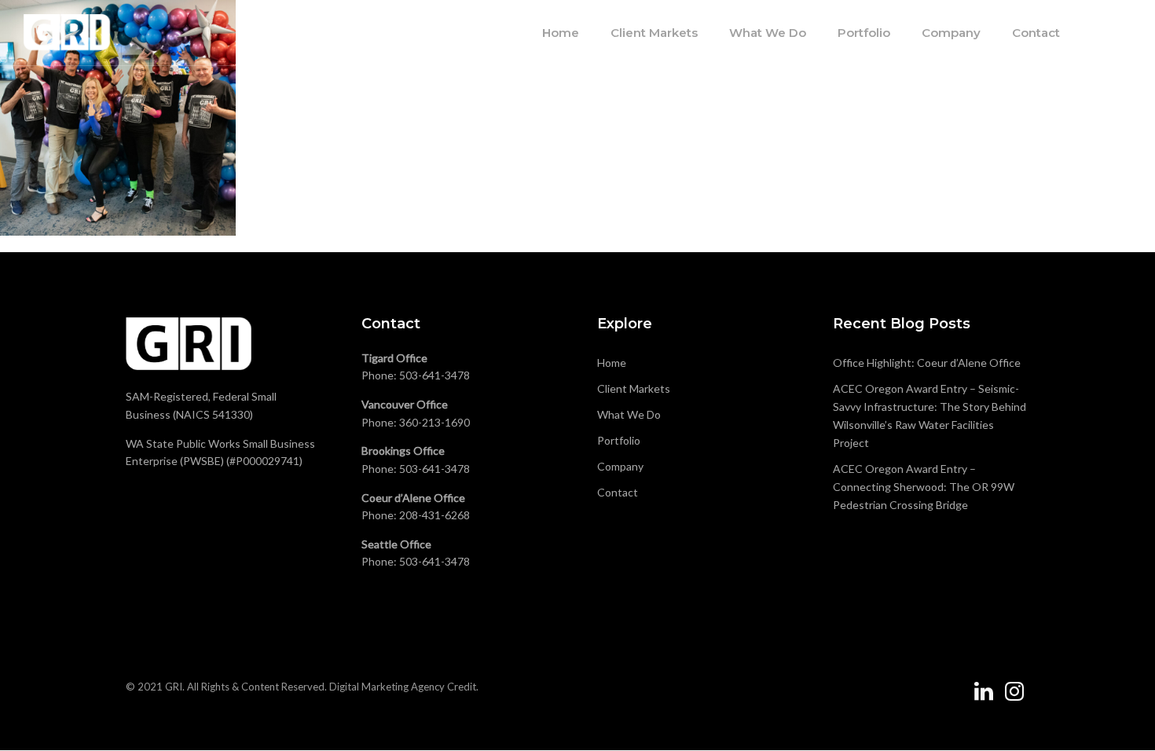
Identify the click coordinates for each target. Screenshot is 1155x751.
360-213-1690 (434, 422)
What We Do (767, 32)
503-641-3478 (434, 375)
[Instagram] (1014, 698)
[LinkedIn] (983, 698)
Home (560, 32)
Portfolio (864, 32)
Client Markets (654, 32)
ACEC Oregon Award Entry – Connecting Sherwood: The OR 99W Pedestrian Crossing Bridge (923, 486)
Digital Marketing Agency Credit (402, 686)
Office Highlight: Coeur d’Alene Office (927, 362)
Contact (1036, 32)
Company (951, 32)
